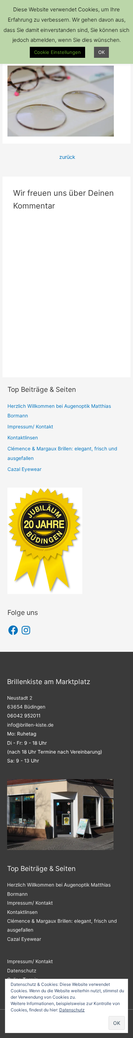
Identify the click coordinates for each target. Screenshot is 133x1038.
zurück (67, 157)
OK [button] (101, 52)
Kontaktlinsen (22, 437)
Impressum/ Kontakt (30, 426)
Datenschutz (21, 970)
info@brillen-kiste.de (30, 725)
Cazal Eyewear (24, 469)
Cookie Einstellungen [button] (57, 52)
